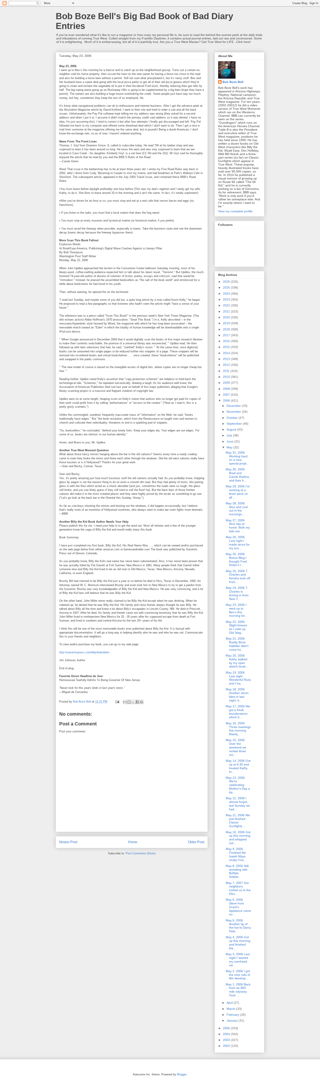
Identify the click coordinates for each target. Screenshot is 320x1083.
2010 (227, 376)
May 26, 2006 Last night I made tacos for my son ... (238, 542)
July (230, 435)
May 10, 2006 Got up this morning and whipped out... (238, 837)
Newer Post (68, 842)
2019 (227, 323)
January (233, 1020)
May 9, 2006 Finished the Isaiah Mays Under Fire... (236, 854)
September (235, 423)
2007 (227, 394)
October (233, 417)
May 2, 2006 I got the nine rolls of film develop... (238, 974)
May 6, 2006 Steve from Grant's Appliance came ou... (238, 907)
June (230, 441)
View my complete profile (235, 211)
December (234, 405)
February (233, 1014)
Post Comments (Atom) (140, 853)
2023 (227, 299)
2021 (227, 311)
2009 (227, 382)
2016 (227, 341)
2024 (227, 293)
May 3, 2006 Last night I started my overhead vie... (238, 959)
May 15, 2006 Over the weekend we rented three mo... (236, 747)
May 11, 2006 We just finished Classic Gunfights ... (238, 820)
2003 (227, 1040)
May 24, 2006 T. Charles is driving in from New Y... (237, 593)
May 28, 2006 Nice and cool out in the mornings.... (237, 509)
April (230, 1002)
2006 (227, 400)
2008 (227, 388)
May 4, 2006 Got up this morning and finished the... (238, 942)
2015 (227, 347)
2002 (227, 1046)
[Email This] (125, 702)
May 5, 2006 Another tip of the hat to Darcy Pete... (238, 926)
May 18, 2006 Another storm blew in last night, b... (237, 695)
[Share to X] (133, 702)
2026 (227, 281)
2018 (227, 329)
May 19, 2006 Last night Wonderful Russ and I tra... (238, 678)
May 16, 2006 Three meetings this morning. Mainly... (238, 728)
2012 (227, 365)
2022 (227, 305)
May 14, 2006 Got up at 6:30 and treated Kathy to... (238, 766)
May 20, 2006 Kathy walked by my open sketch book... (237, 661)
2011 (226, 371)
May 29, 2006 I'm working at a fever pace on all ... (238, 492)
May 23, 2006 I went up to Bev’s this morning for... (236, 610)
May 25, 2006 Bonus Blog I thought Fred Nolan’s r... (236, 559)
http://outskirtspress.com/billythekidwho (84, 652)
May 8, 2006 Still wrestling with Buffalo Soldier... (237, 871)
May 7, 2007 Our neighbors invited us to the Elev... (238, 888)
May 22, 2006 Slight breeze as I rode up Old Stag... (236, 627)
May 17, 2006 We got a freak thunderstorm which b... (238, 712)
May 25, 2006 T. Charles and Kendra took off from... (238, 576)
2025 (227, 287)
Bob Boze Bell (232, 82)
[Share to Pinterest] (141, 702)
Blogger (181, 1074)
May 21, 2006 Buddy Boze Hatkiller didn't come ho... (237, 644)
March (231, 1008)
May (230, 447)
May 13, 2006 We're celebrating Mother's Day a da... (238, 785)
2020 (227, 317)
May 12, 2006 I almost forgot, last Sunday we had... (238, 803)
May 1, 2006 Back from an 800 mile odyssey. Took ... (238, 990)
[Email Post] (117, 701)
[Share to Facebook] (137, 702)
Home (132, 842)
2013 (227, 359)
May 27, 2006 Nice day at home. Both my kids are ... (238, 526)
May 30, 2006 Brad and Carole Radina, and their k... (238, 475)
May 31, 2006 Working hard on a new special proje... (237, 458)
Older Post (196, 842)
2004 (227, 1034)
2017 (227, 335)
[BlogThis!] (129, 702)
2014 (227, 353)
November (234, 411)
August (232, 429)
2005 (227, 1028)
